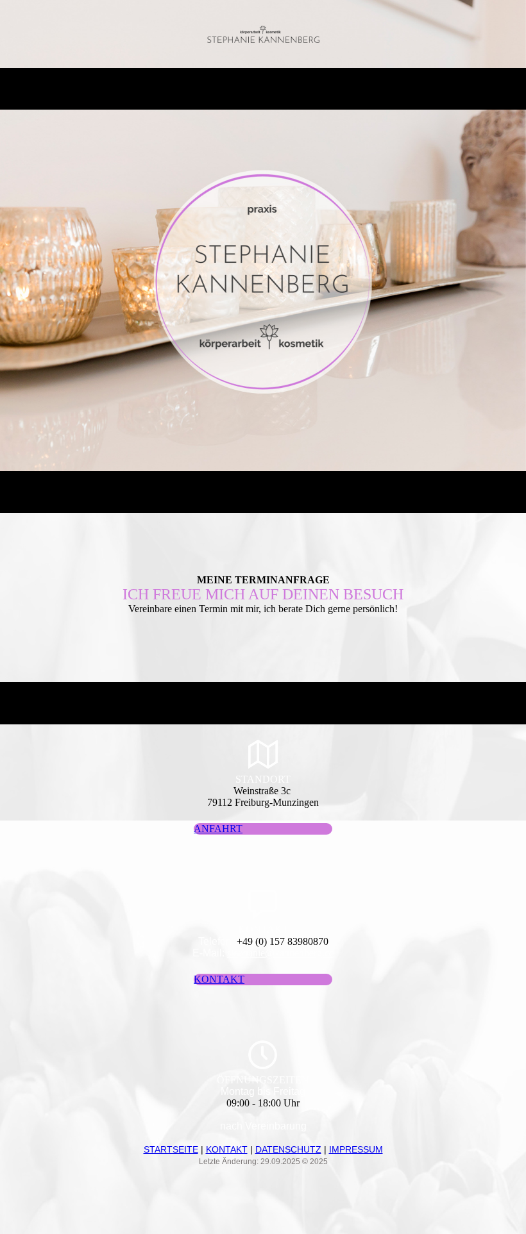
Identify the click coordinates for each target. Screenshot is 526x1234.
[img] (263, 34)
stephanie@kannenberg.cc (280, 952)
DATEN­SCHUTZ (288, 1149)
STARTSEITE (171, 1149)
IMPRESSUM (356, 1149)
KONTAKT (227, 1149)
